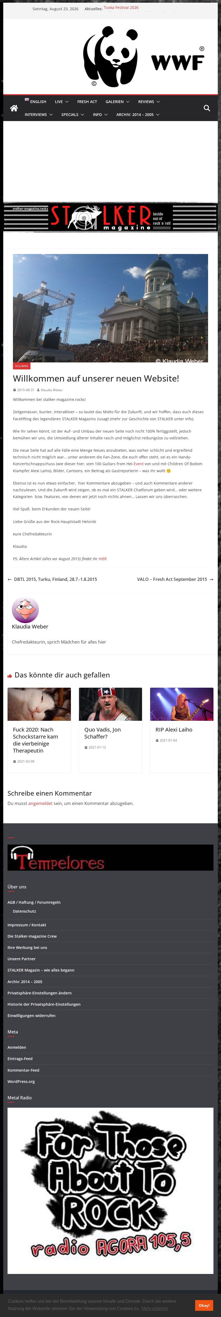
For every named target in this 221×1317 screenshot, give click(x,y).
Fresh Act (87, 101)
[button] (66, 101)
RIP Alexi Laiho (174, 729)
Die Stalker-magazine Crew (32, 936)
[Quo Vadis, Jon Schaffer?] (110, 691)
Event (139, 463)
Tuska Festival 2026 (121, 8)
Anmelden (17, 1047)
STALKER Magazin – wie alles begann (41, 970)
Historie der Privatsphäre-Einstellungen (44, 1004)
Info (97, 114)
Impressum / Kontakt (27, 924)
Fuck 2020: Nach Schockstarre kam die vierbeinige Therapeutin (35, 740)
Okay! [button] (204, 1305)
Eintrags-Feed (20, 1058)
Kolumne (21, 366)
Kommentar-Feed (23, 1070)
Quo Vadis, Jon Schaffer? (102, 733)
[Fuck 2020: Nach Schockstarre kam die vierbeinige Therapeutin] (39, 691)
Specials (69, 114)
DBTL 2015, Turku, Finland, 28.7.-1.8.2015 (55, 579)
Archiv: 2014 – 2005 (135, 114)
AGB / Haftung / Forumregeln (34, 902)
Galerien (115, 101)
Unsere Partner (22, 958)
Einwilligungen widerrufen (32, 1015)
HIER (102, 558)
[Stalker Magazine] (14, 108)
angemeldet (40, 803)
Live (59, 101)
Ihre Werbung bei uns (27, 947)
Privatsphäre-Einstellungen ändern (40, 992)
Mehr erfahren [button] (154, 1308)
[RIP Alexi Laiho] (181, 691)
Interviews (36, 114)
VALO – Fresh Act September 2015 (172, 579)
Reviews (146, 101)
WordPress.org (21, 1081)
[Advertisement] (110, 161)
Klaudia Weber (52, 390)
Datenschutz (24, 911)
